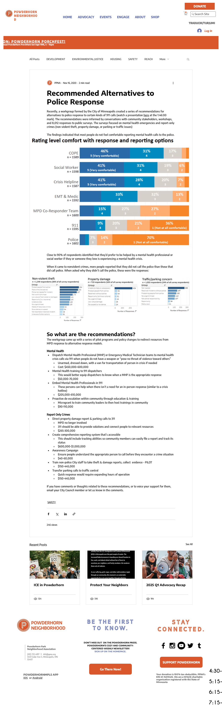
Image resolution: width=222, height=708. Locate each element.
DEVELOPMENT (55, 59)
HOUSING (115, 59)
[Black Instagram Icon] (172, 645)
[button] (86, 17)
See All (189, 544)
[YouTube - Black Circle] (181, 645)
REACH (148, 59)
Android (37, 677)
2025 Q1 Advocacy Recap (166, 585)
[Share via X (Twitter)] (57, 514)
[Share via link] (74, 514)
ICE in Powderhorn (49, 585)
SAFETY (133, 59)
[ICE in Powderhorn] (55, 565)
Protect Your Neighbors (109, 585)
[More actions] (173, 83)
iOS (25, 677)
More (162, 59)
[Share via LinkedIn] (65, 514)
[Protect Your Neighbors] (111, 565)
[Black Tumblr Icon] (199, 645)
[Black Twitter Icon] (190, 645)
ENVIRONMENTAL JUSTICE (87, 59)
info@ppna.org (49, 654)
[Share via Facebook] (48, 514)
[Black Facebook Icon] (163, 645)
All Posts (34, 59)
